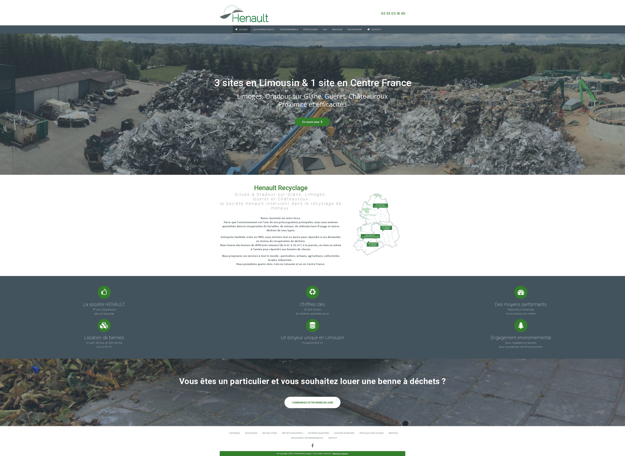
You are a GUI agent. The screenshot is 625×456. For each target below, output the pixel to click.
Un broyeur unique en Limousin (312, 337)
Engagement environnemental (521, 337)
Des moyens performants (521, 304)
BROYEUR (337, 29)
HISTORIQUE (234, 433)
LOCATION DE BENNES (344, 433)
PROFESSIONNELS (289, 29)
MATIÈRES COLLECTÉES (318, 433)
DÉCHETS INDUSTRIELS (292, 433)
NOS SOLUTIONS (269, 433)
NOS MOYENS (251, 433)
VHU (325, 29)
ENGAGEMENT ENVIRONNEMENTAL (307, 438)
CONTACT (376, 29)
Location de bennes (104, 337)
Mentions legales (340, 454)
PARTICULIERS (310, 29)
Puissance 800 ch (312, 342)
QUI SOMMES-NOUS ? (264, 29)
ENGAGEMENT (354, 29)
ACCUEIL (243, 29)
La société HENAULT (104, 304)
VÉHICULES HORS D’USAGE (371, 433)
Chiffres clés (312, 304)
